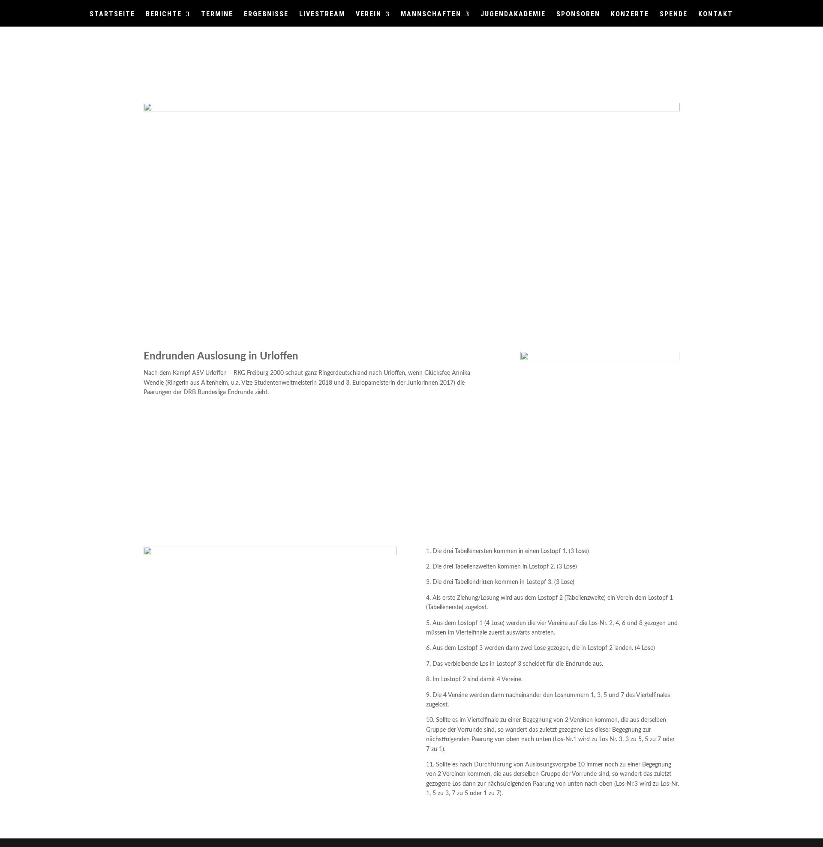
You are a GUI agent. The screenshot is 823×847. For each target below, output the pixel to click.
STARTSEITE (112, 14)
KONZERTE (630, 14)
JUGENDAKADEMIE (513, 14)
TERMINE (217, 14)
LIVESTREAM (322, 14)
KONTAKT (715, 14)
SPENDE (674, 14)
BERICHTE (164, 14)
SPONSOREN (578, 14)
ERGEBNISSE (266, 14)
